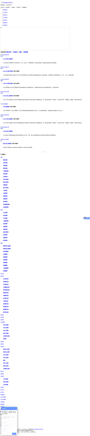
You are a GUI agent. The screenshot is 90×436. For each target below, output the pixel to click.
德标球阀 (5, 196)
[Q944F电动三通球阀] (5, 128)
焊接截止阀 (5, 306)
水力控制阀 (3, 399)
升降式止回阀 (6, 351)
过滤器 (2, 376)
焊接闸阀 (5, 240)
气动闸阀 (5, 218)
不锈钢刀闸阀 (6, 336)
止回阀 (2, 346)
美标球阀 (5, 173)
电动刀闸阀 (5, 324)
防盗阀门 (3, 406)
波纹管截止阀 (6, 289)
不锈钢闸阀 (5, 220)
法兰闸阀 (5, 212)
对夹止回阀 (5, 357)
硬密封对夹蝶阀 (7, 248)
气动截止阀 (5, 284)
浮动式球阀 (5, 179)
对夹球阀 (5, 162)
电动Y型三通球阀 (7, 143)
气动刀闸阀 (5, 327)
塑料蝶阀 (5, 257)
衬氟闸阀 (5, 226)
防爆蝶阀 (5, 265)
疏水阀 (2, 314)
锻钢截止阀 (5, 309)
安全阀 (2, 273)
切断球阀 (5, 184)
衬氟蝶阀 (5, 259)
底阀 (4, 360)
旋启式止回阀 (6, 349)
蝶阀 (2, 243)
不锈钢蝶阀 (5, 268)
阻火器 (2, 371)
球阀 (20, 52)
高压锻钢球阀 (6, 204)
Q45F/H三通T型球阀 (8, 71)
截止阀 (2, 276)
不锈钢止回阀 (6, 368)
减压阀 (2, 341)
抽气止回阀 (5, 363)
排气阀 (2, 389)
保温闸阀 (5, 234)
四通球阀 (5, 198)
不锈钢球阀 (5, 171)
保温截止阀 (5, 303)
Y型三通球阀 (6, 106)
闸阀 (2, 209)
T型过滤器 (5, 384)
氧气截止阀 (5, 312)
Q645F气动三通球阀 (8, 95)
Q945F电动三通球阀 (8, 58)
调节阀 (2, 344)
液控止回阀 (5, 365)
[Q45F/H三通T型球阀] (5, 68)
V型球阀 (5, 190)
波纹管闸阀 (5, 232)
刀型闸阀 (3, 322)
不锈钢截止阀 (6, 287)
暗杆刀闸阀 (5, 333)
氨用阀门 (3, 404)
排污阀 (2, 392)
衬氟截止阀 (5, 295)
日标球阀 (5, 176)
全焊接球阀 (5, 207)
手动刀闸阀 (5, 330)
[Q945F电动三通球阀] (5, 56)
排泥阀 (2, 387)
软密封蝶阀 (5, 251)
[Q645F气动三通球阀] (5, 92)
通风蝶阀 (5, 262)
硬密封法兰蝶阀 (7, 245)
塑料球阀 (5, 168)
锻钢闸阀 (5, 237)
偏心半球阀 (5, 187)
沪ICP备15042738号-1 (38, 429)
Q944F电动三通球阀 (8, 131)
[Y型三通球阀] (4, 103)
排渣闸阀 (5, 223)
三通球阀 (25, 52)
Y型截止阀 (5, 301)
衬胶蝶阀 (5, 254)
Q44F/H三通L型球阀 (8, 83)
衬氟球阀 (5, 165)
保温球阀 (5, 201)
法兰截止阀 (5, 278)
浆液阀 (4, 338)
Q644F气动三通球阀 (8, 118)
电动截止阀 (5, 281)
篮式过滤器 (5, 381)
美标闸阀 (5, 229)
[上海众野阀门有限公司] (7, 2)
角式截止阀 (5, 298)
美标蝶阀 (5, 270)
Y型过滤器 (5, 379)
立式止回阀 (5, 354)
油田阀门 (3, 401)
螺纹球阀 (5, 159)
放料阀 (2, 319)
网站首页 (8, 52)
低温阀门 (3, 394)
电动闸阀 (5, 215)
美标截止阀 (5, 292)
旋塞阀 (2, 373)
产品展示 (15, 52)
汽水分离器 (3, 397)
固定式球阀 (5, 182)
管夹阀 (2, 317)
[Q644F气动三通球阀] (5, 116)
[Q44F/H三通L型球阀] (5, 80)
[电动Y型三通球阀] (5, 140)
